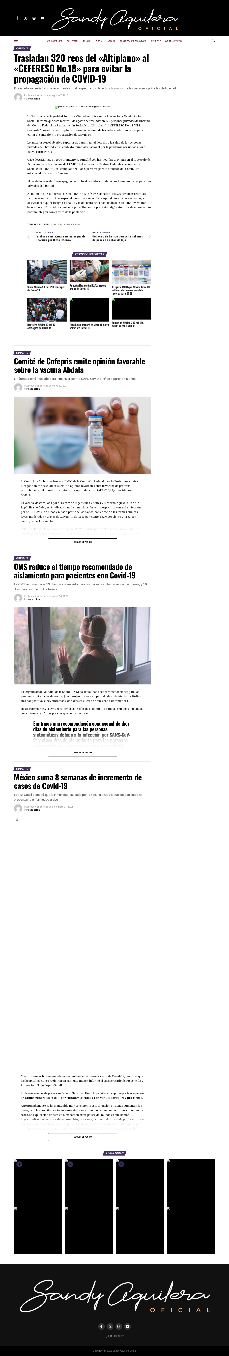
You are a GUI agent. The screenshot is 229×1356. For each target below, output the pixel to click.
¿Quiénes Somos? (173, 40)
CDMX (99, 40)
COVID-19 (110, 40)
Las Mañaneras (54, 40)
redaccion (34, 98)
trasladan (74, 224)
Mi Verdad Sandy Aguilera (133, 40)
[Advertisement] (188, 127)
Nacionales (72, 40)
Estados (87, 40)
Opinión (155, 40)
